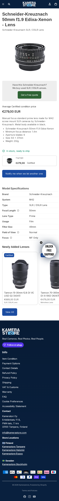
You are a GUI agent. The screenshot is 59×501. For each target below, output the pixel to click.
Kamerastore (24, 485)
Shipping (6, 382)
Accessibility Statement (14, 406)
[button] (49, 250)
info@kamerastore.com (14, 432)
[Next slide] (54, 278)
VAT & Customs (10, 387)
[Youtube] (34, 496)
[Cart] (56, 4)
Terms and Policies (29, 491)
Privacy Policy (9, 377)
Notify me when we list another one (24, 173)
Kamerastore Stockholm (14, 464)
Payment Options (11, 363)
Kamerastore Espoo (12, 453)
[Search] (9, 4)
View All (9, 312)
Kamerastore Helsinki (13, 450)
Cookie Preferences (12, 401)
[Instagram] (29, 496)
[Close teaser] (41, 242)
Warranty (7, 391)
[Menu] (3, 4)
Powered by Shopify (38, 485)
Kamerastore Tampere (13, 446)
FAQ (4, 396)
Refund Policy (9, 373)
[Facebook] (24, 496)
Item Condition (9, 358)
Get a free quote (29, 95)
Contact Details (10, 368)
